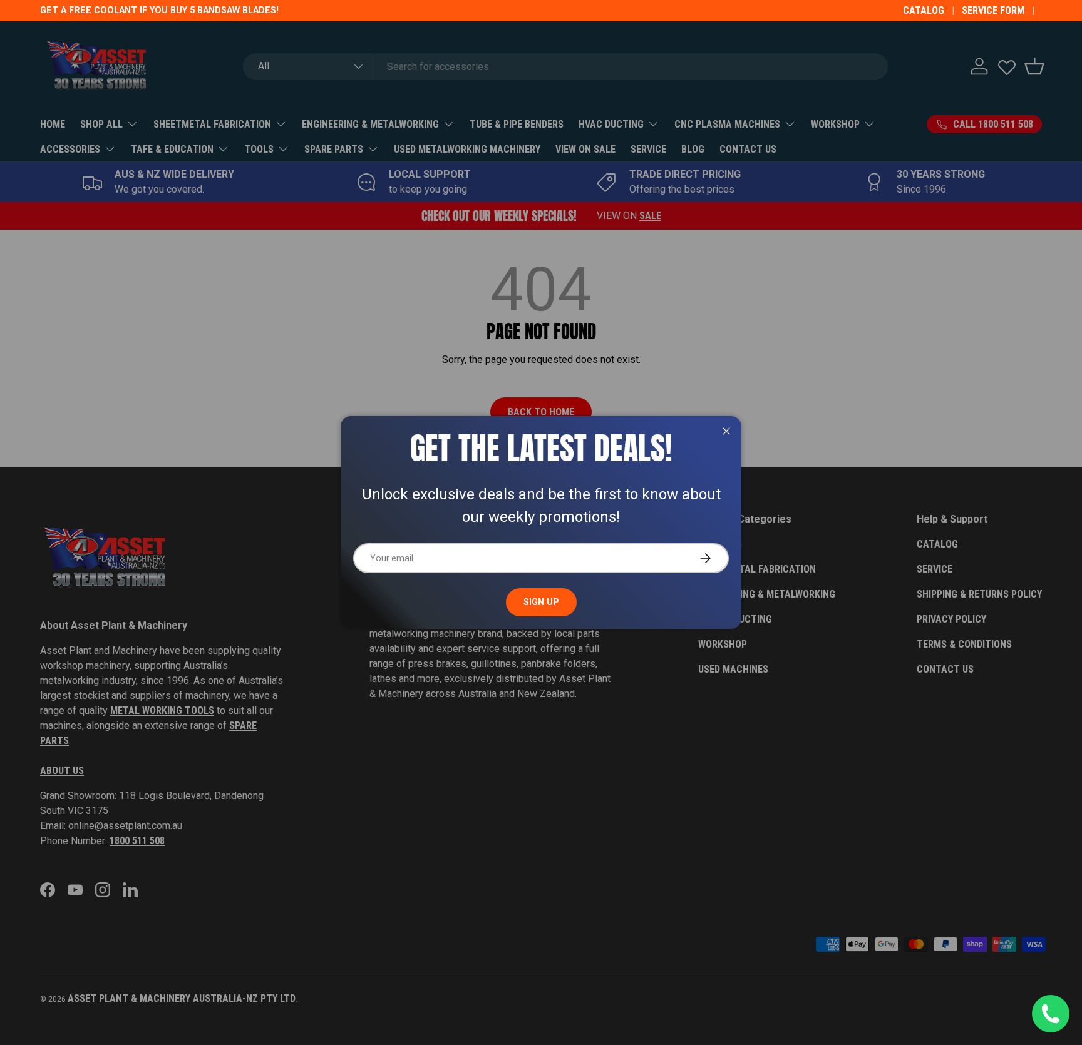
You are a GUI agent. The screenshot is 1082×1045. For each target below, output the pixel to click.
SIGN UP (541, 602)
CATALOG (923, 10)
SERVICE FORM (993, 10)
